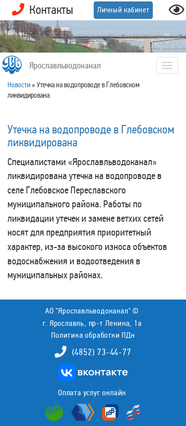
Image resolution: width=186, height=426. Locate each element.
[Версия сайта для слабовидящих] (177, 12)
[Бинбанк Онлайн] (81, 411)
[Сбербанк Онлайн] (55, 411)
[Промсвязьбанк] (109, 411)
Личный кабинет (123, 9)
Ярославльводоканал (65, 65)
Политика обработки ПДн (93, 335)
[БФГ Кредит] (131, 411)
